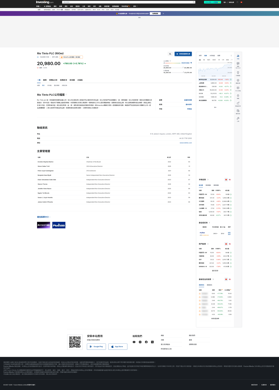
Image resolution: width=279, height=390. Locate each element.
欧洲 (98, 9)
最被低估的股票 (205, 279)
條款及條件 (254, 385)
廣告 (190, 340)
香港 (53, 9)
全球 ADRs (80, 9)
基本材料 (189, 104)
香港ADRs (88, 9)
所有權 (49, 85)
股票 (39, 9)
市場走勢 (202, 180)
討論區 (80, 80)
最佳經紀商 (203, 223)
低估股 (117, 9)
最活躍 (201, 185)
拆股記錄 (64, 85)
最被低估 (201, 285)
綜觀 (38, 85)
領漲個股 (208, 185)
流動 (162, 340)
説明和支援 (193, 344)
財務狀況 (63, 80)
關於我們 (192, 335)
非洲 (112, 9)
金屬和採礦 (188, 100)
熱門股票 (202, 244)
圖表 (45, 80)
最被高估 (209, 285)
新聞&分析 (53, 80)
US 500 (201, 97)
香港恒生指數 (203, 79)
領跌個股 (216, 185)
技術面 (72, 80)
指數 (205, 55)
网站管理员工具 (166, 349)
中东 (103, 9)
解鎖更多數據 (185, 63)
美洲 (94, 9)
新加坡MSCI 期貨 (204, 86)
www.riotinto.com (186, 143)
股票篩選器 (115, 6)
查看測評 (229, 233)
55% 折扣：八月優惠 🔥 (212, 2)
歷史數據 (56, 85)
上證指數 (201, 83)
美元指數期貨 (203, 100)
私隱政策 (264, 385)
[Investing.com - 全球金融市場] (44, 2)
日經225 (201, 90)
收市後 (74, 9)
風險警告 (272, 385)
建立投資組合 (165, 344)
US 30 (201, 93)
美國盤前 (67, 9)
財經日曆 (106, 6)
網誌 (162, 335)
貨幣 (200, 55)
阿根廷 (189, 109)
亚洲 (107, 9)
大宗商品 (212, 55)
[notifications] (237, 2)
